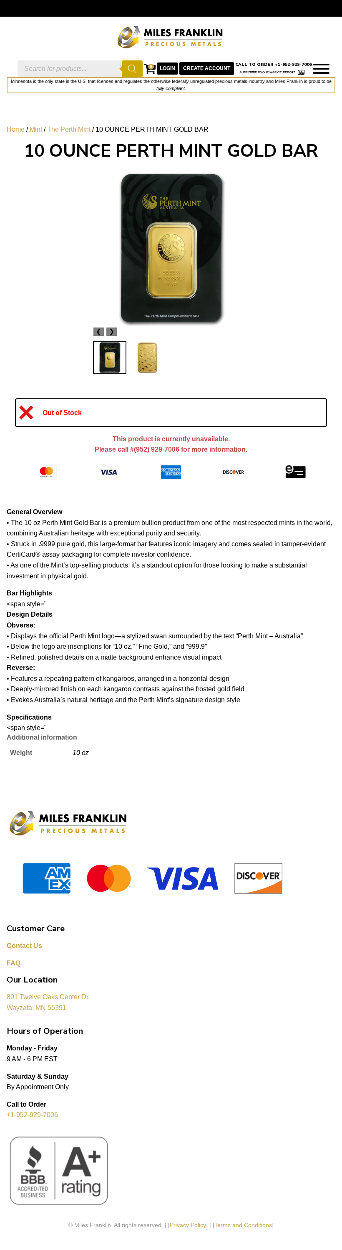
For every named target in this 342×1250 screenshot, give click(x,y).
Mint (36, 129)
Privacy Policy (188, 1225)
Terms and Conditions (243, 1225)
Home (16, 129)
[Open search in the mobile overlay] (80, 68)
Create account (206, 68)
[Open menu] (321, 69)
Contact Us (24, 945)
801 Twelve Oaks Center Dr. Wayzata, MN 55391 (49, 1002)
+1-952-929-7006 (32, 1114)
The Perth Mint (69, 129)
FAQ (13, 963)
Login (167, 68)
